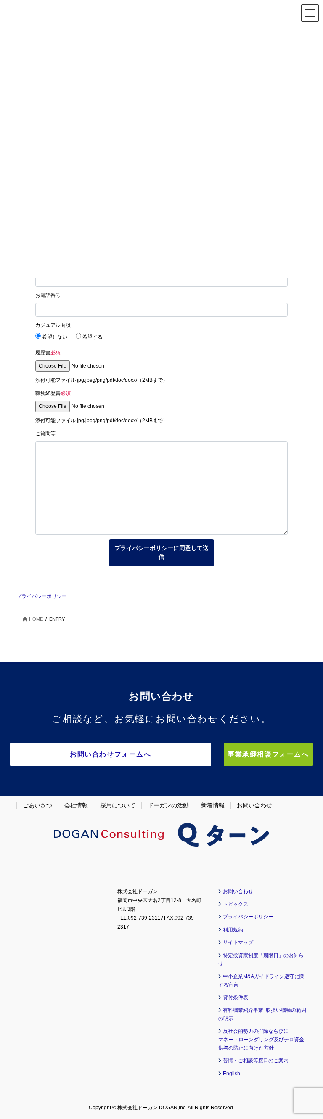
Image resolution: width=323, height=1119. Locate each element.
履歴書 (48, 353)
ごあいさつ (37, 805)
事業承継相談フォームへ (268, 754)
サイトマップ (238, 942)
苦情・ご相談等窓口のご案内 (256, 1060)
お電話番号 (48, 295)
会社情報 (76, 805)
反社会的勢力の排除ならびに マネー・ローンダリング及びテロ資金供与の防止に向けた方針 (261, 1039)
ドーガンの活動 (168, 805)
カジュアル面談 (53, 325)
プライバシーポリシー (41, 596)
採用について (117, 805)
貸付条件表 (235, 997)
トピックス (235, 904)
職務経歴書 (53, 393)
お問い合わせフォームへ (110, 754)
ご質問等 (45, 433)
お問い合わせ (254, 805)
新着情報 (213, 805)
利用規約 (233, 930)
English (231, 1074)
